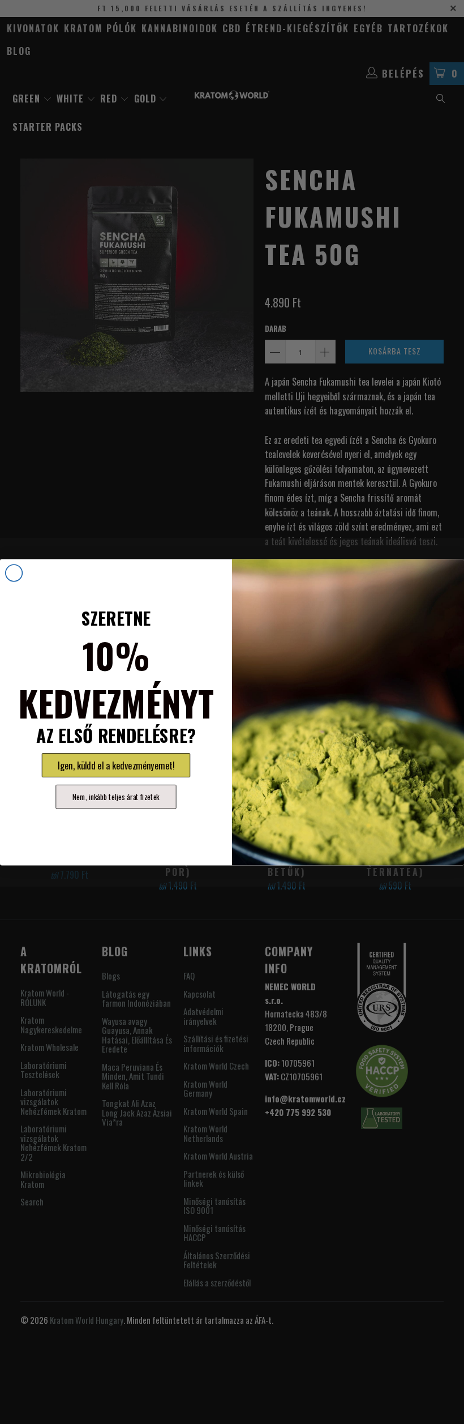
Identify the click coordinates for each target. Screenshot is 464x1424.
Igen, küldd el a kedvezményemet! (116, 765)
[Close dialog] (14, 573)
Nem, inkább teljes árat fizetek (116, 796)
